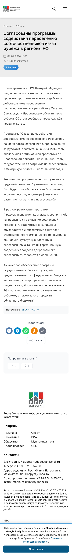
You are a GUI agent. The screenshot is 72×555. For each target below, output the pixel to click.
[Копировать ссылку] (42, 330)
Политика (10, 432)
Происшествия (13, 446)
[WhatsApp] (25, 330)
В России (20, 26)
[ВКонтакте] (9, 330)
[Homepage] (11, 9)
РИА (34, 437)
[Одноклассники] (34, 330)
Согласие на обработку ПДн (53, 514)
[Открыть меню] (65, 9)
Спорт (35, 432)
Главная (7, 26)
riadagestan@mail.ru (46, 461)
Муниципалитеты (43, 441)
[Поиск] (54, 9)
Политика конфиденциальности (19, 514)
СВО (34, 446)
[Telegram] (17, 330)
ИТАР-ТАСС (29, 309)
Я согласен (36, 549)
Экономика (11, 437)
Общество (10, 441)
